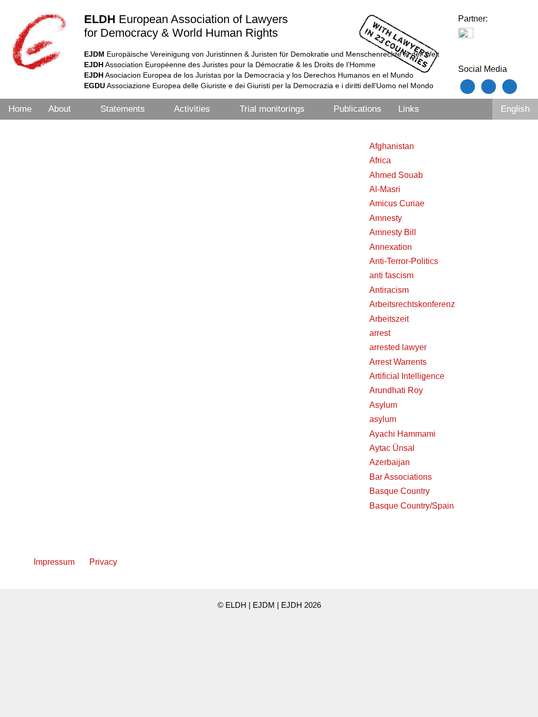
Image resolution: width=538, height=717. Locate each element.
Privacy (103, 561)
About (59, 109)
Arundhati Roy (396, 390)
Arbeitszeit (389, 318)
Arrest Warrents (398, 361)
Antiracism (389, 290)
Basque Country (399, 491)
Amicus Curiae (397, 203)
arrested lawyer (398, 347)
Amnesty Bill (392, 232)
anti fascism (391, 275)
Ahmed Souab (396, 175)
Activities (192, 109)
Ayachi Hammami (402, 433)
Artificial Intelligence (406, 376)
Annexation (390, 246)
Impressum (54, 561)
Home (20, 109)
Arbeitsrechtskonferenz (412, 304)
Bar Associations (400, 476)
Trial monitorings (272, 109)
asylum (382, 419)
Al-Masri (384, 189)
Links (408, 109)
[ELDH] (39, 41)
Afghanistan (391, 146)
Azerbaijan (389, 462)
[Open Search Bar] (478, 109)
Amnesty (385, 218)
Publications (357, 109)
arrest (379, 333)
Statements (122, 109)
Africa (380, 160)
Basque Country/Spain (411, 505)
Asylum (383, 404)
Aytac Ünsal (392, 448)
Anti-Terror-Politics (403, 261)
